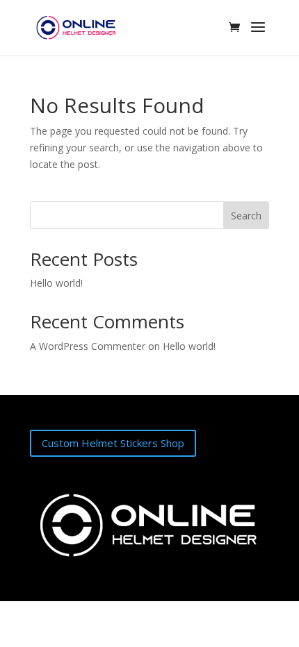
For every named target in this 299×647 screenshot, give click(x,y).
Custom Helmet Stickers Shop (113, 443)
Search (246, 215)
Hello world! (56, 282)
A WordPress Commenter (87, 346)
